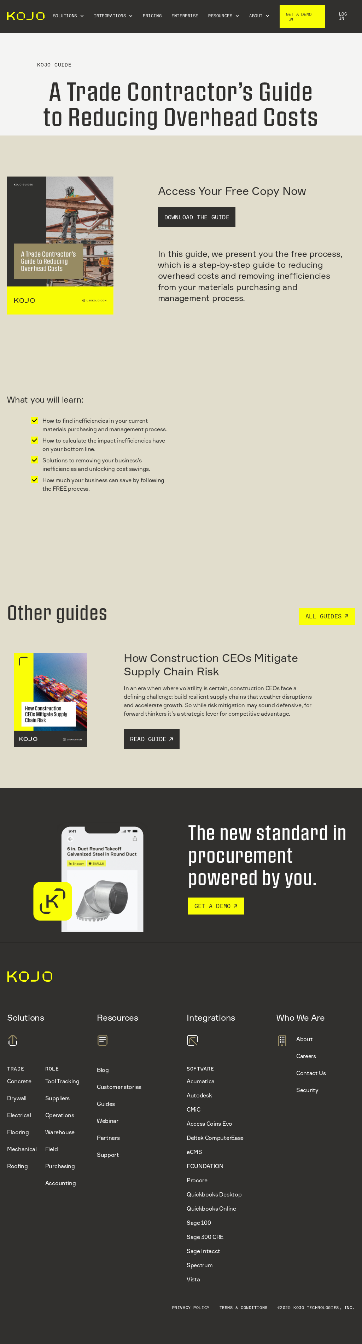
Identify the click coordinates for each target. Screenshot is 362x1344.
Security (307, 1090)
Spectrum (199, 1265)
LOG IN (343, 16)
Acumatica (201, 1081)
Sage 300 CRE (205, 1236)
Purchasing (60, 1166)
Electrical (19, 1115)
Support (108, 1154)
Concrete (19, 1081)
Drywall (17, 1098)
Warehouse (60, 1132)
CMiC (193, 1109)
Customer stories (119, 1086)
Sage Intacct (203, 1250)
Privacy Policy (191, 1308)
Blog (103, 1069)
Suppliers (57, 1098)
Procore (197, 1180)
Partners (108, 1137)
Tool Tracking (62, 1081)
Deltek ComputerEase (215, 1137)
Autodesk (199, 1095)
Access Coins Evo (209, 1123)
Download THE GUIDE (196, 217)
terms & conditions (244, 1308)
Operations (59, 1115)
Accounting (60, 1183)
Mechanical (22, 1149)
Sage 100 (199, 1222)
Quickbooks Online (211, 1208)
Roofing (17, 1166)
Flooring (18, 1132)
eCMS (194, 1151)
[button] (68, 16)
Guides (106, 1103)
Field (51, 1149)
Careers (306, 1056)
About (304, 1039)
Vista (193, 1279)
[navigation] (24, 16)
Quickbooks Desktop (214, 1194)
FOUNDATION (205, 1166)
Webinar (107, 1120)
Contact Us (311, 1073)
